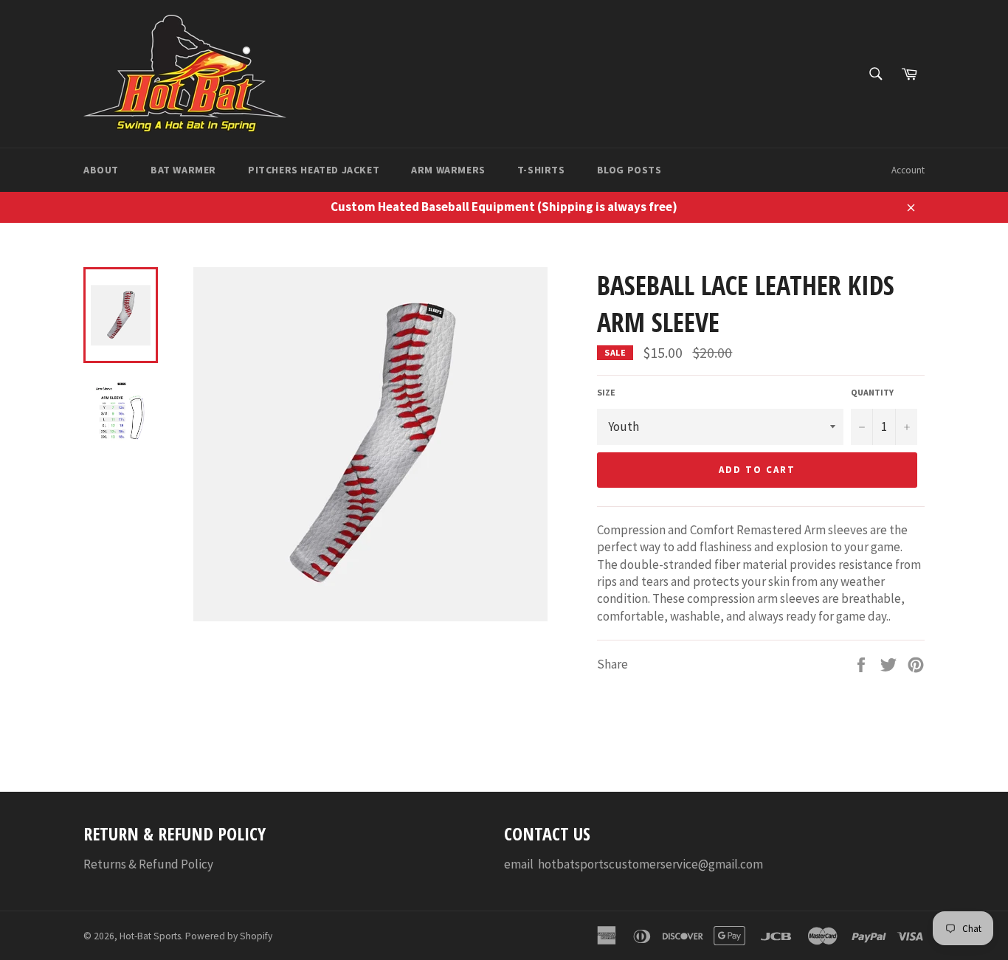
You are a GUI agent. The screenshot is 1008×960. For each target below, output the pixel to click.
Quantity (872, 392)
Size (606, 392)
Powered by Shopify (228, 936)
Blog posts (629, 169)
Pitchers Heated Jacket (313, 169)
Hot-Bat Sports (150, 936)
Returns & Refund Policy (148, 864)
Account (908, 170)
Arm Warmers (448, 169)
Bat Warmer (183, 169)
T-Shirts (541, 169)
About (101, 169)
